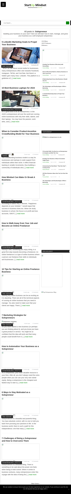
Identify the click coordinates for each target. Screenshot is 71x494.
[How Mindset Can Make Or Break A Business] (21, 198)
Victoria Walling (46, 67)
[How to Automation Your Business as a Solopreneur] (21, 367)
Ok (32, 491)
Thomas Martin (46, 75)
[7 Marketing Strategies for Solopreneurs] (9, 321)
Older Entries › (35, 483)
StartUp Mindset (46, 169)
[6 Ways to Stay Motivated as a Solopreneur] (21, 413)
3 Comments (35, 292)
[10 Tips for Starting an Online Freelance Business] (21, 290)
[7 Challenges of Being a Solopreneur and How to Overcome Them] (21, 459)
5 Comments (35, 200)
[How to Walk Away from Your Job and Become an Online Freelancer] (21, 244)
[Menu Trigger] (3, 4)
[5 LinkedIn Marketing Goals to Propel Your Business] (21, 63)
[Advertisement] (35, 15)
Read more (37, 491)
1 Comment (35, 154)
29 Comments (34, 108)
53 (59, 176)
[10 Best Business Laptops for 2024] (21, 106)
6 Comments (35, 246)
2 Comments (35, 369)
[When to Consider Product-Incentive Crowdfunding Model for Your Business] (21, 152)
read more (17, 78)
